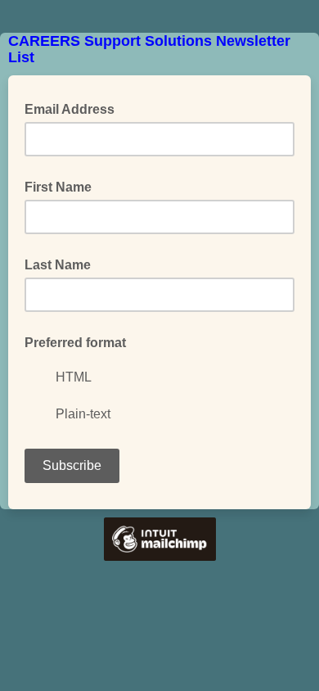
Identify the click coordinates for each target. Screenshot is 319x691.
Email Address (74, 108)
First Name (58, 187)
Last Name (58, 265)
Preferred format (75, 343)
